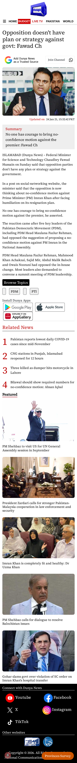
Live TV (37, 21)
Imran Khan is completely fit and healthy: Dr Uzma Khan (35, 565)
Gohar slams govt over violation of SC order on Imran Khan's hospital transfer (37, 678)
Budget (24, 21)
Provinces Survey (58, 756)
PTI (34, 291)
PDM (14, 291)
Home (13, 21)
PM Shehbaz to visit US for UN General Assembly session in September (31, 448)
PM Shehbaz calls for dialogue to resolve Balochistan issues (32, 622)
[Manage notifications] (8, 755)
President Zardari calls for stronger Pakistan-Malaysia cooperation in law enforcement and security (36, 507)
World (68, 21)
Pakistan (53, 21)
